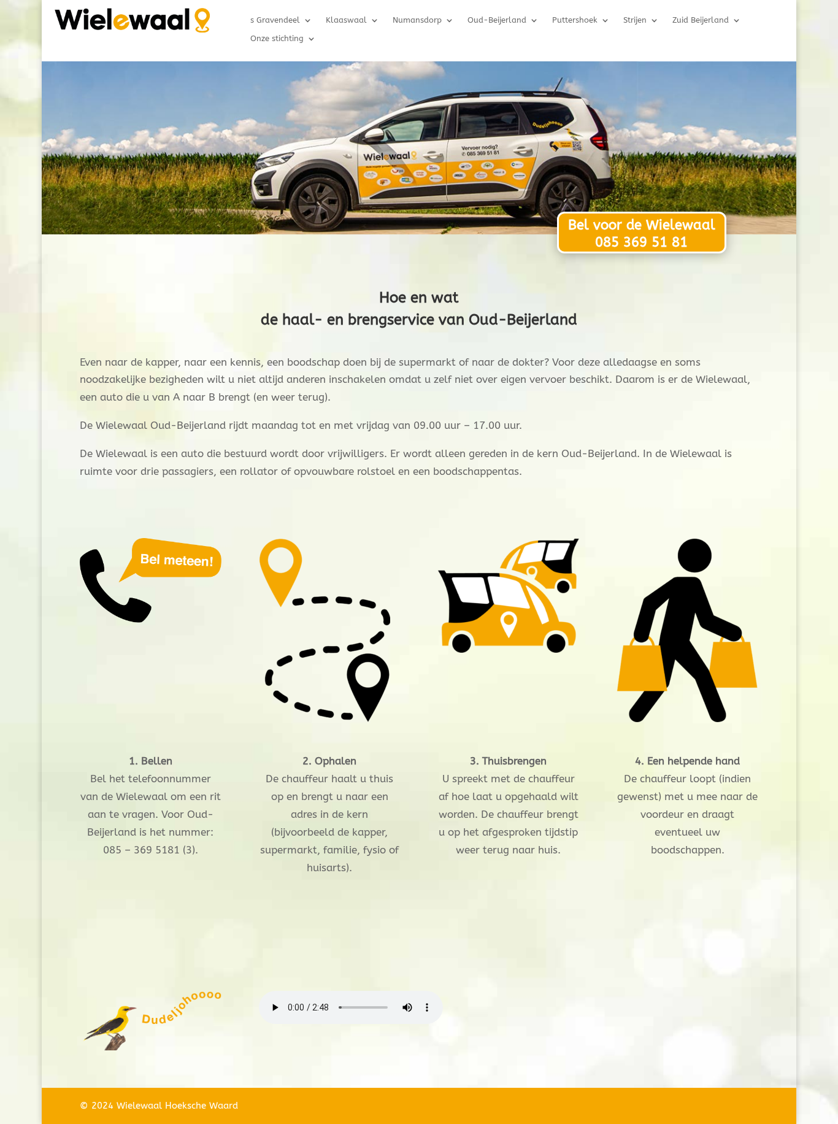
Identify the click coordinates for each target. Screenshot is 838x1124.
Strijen (635, 20)
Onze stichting (277, 38)
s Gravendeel (275, 20)
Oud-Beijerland (496, 20)
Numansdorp (417, 20)
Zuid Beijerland (700, 20)
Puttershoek (575, 20)
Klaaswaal (346, 20)
